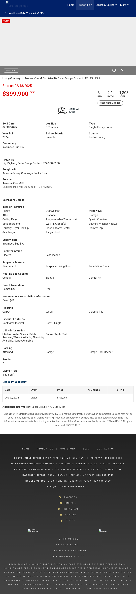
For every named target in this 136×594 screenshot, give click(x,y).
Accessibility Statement (68, 550)
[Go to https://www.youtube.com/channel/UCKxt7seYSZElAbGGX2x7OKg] (68, 515)
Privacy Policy (68, 545)
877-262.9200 (116, 464)
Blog (86, 449)
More (124, 6)
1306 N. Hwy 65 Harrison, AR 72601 (71, 475)
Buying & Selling (107, 6)
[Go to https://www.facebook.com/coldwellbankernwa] (68, 497)
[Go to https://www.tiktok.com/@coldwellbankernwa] (68, 520)
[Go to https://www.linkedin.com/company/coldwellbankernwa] (68, 503)
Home (70, 4)
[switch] (114, 71)
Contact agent (11, 70)
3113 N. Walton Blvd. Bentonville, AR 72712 (72, 458)
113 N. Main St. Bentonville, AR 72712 (81, 464)
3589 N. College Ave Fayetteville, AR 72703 (74, 469)
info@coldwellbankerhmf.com (68, 486)
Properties (85, 6)
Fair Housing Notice (68, 556)
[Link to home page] (19, 5)
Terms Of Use (68, 539)
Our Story (68, 449)
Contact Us (105, 449)
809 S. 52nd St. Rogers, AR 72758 (70, 481)
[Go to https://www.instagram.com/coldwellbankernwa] (68, 509)
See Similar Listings (110, 103)
